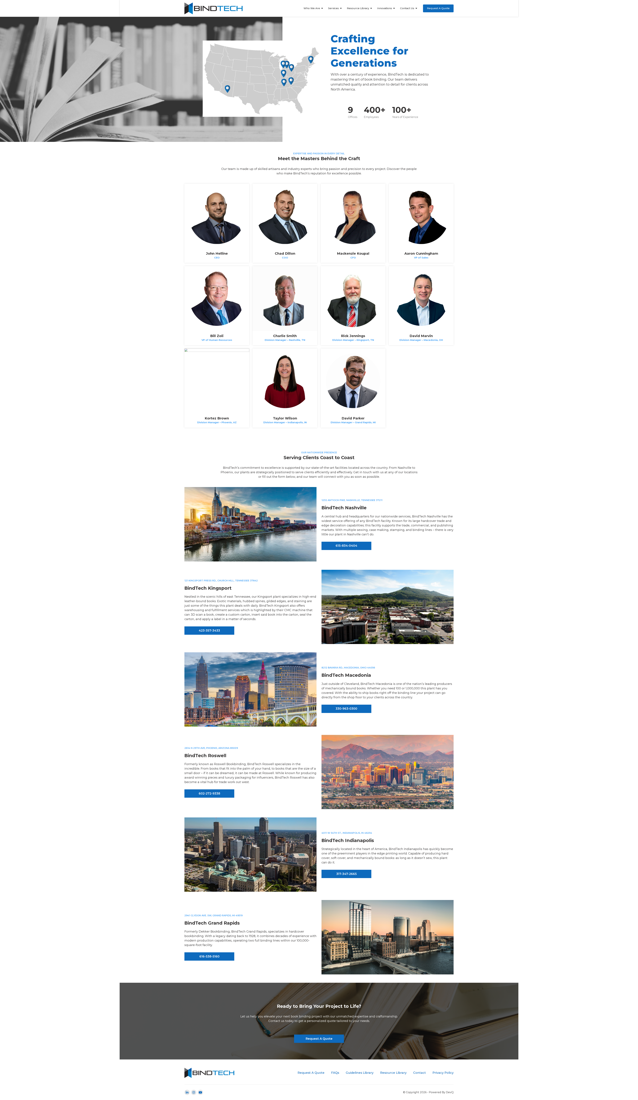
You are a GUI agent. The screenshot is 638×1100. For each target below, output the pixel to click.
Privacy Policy (443, 1073)
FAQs (335, 1073)
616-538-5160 (209, 956)
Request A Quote (438, 8)
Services (333, 8)
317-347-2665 (346, 874)
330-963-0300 (346, 708)
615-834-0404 (346, 546)
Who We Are (312, 8)
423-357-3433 (209, 630)
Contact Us (407, 8)
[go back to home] (209, 1073)
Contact (419, 1073)
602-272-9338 (209, 793)
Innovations (384, 8)
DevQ (450, 1092)
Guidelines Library (359, 1073)
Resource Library (358, 8)
